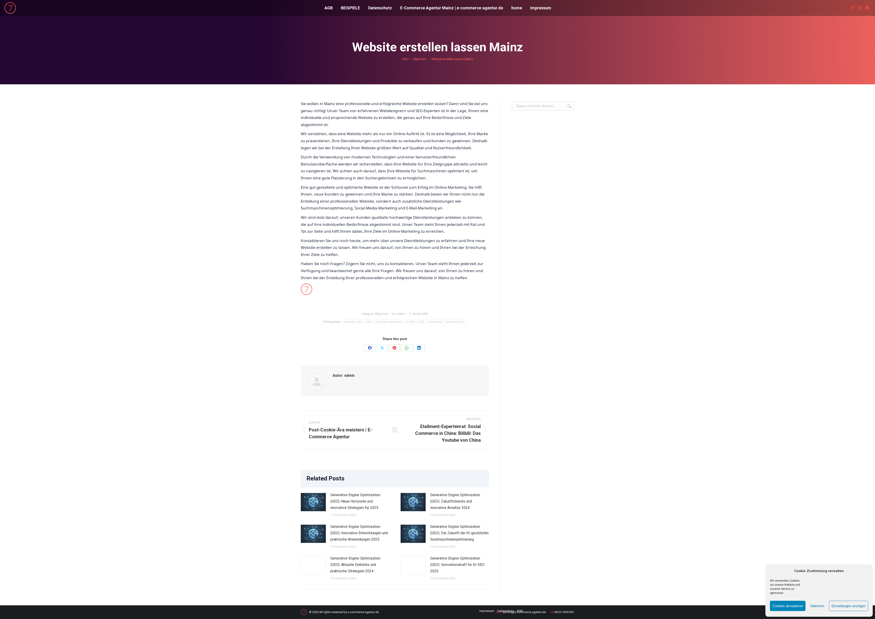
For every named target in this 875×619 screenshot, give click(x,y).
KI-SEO (411, 321)
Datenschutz (505, 611)
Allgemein (381, 313)
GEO (369, 321)
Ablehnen (817, 606)
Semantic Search (455, 321)
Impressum (486, 611)
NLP (421, 321)
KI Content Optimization (389, 321)
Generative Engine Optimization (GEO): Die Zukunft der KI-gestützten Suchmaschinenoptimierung (459, 533)
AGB (520, 611)
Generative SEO (353, 321)
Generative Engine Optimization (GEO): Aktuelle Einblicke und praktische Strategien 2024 (355, 564)
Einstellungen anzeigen (848, 606)
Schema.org (434, 321)
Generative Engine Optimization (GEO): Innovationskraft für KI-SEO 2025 (457, 564)
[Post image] (313, 502)
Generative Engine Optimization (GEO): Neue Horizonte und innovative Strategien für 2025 (355, 501)
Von (398, 313)
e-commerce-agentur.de (363, 612)
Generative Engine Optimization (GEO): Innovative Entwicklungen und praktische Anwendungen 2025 (359, 533)
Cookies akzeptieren (787, 606)
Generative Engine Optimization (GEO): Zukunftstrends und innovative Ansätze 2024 (455, 501)
